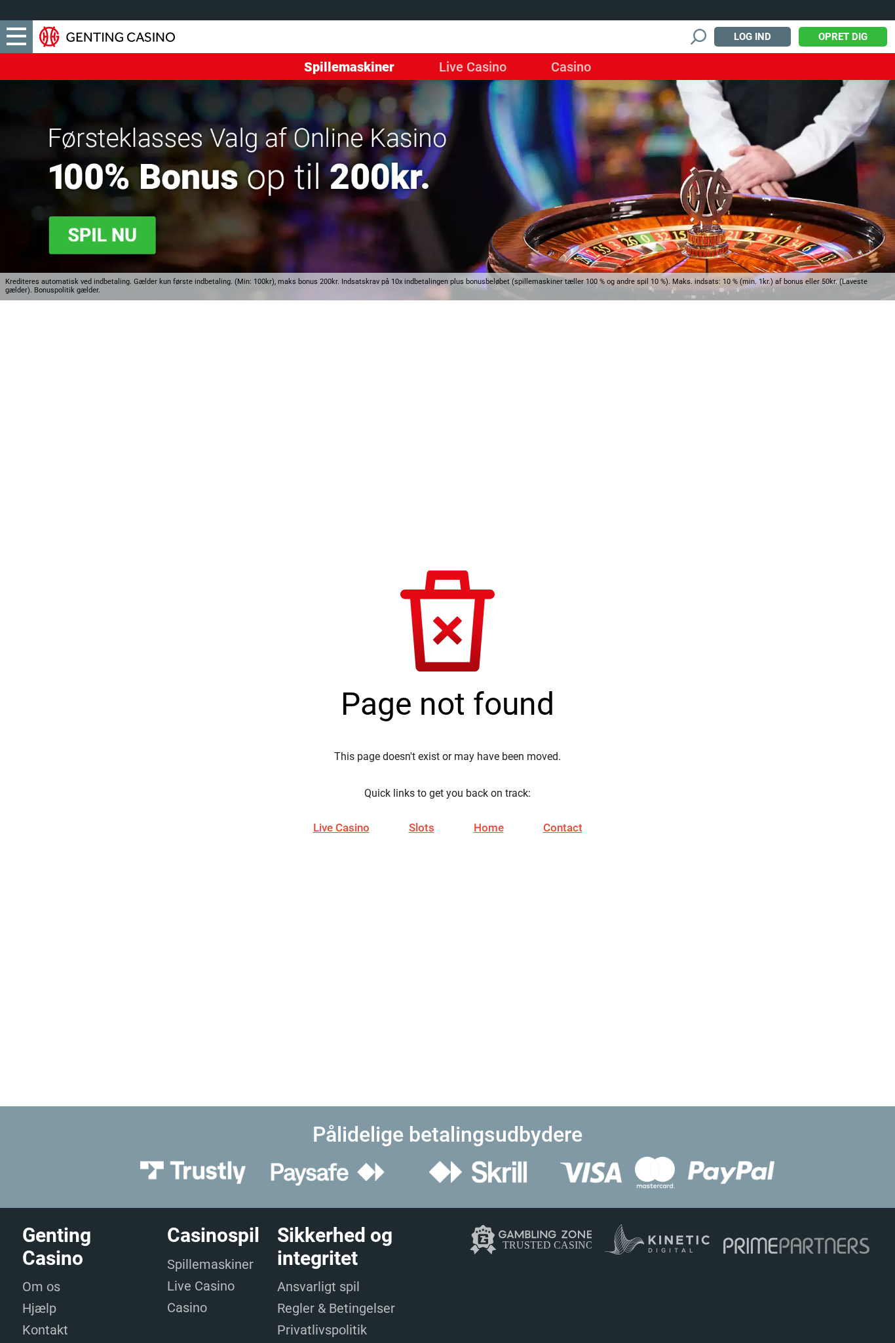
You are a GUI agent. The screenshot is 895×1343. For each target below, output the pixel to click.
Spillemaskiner (349, 67)
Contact (562, 827)
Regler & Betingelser (336, 1308)
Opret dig (842, 37)
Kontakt (45, 1330)
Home (489, 827)
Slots (421, 827)
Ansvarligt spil (318, 1286)
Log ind (752, 37)
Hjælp (39, 1308)
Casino (571, 67)
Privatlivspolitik (322, 1330)
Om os (41, 1286)
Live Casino (472, 67)
